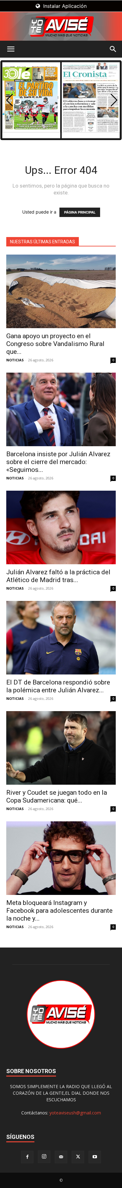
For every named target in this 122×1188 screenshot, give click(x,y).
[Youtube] (95, 1157)
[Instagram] (44, 1156)
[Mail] (61, 1157)
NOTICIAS (15, 360)
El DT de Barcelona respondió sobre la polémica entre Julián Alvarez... (58, 686)
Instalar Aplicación (64, 6)
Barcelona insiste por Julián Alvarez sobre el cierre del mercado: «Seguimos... (58, 461)
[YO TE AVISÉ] (61, 26)
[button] (11, 49)
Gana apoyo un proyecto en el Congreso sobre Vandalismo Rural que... (55, 343)
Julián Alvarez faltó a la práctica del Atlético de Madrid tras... (58, 576)
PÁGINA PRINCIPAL (79, 212)
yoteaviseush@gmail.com (75, 1113)
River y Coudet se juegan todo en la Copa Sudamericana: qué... (56, 796)
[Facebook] (27, 1157)
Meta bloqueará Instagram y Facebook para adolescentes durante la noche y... (59, 910)
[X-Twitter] (78, 1157)
